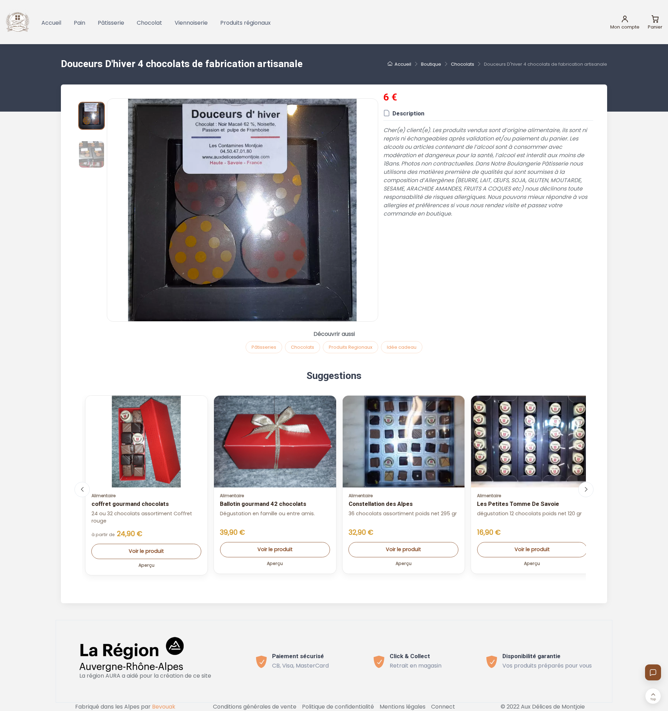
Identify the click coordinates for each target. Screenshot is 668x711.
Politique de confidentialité (338, 707)
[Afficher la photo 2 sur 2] (91, 154)
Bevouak (163, 707)
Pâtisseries (264, 347)
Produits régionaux (245, 23)
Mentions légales (403, 707)
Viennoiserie (191, 23)
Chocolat (149, 23)
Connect (443, 707)
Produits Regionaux (350, 347)
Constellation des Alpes (381, 504)
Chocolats (302, 347)
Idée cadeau (401, 347)
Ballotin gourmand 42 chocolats (263, 504)
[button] (242, 210)
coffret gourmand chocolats (130, 504)
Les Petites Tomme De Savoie (518, 504)
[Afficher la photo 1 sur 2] (91, 116)
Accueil (51, 23)
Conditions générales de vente (254, 707)
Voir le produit (146, 551)
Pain (79, 23)
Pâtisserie (111, 23)
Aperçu (146, 565)
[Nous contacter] (653, 672)
